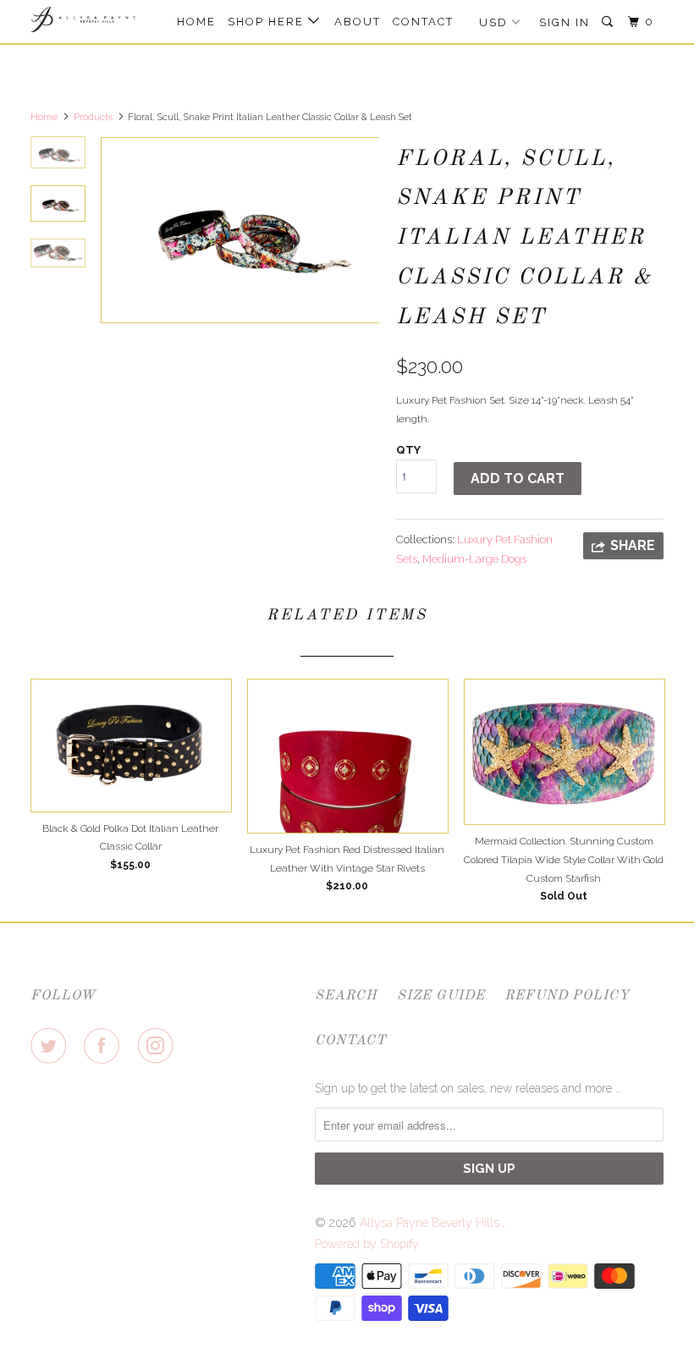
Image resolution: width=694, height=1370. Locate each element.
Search (346, 996)
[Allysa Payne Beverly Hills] (82, 19)
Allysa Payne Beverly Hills (431, 1223)
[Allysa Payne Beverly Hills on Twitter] (51, 1046)
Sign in (564, 22)
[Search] (609, 22)
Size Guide (441, 996)
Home (196, 21)
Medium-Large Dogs (474, 559)
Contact (423, 21)
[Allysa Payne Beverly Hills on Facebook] (105, 1046)
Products (93, 117)
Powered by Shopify (367, 1244)
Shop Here (268, 21)
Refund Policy (567, 996)
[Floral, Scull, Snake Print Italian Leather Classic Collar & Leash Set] (239, 230)
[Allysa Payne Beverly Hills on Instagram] (159, 1046)
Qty (408, 449)
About (357, 21)
